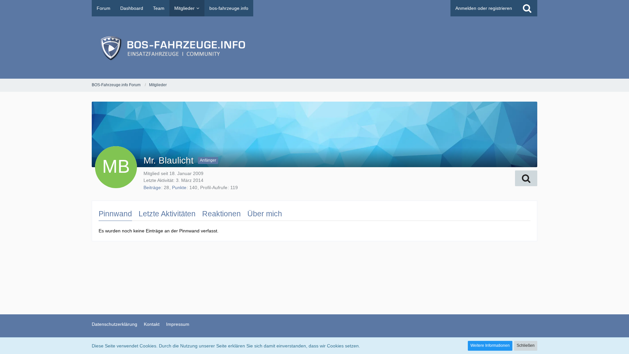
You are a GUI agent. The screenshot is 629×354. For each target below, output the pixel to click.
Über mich (264, 213)
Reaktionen (221, 213)
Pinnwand (115, 213)
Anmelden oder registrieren (483, 8)
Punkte (179, 187)
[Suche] (527, 8)
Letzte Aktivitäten (167, 213)
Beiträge (152, 187)
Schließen (526, 345)
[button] (526, 178)
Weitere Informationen (490, 345)
